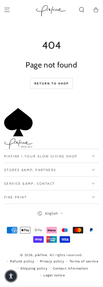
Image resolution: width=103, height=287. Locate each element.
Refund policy (22, 261)
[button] (81, 9)
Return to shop (51, 83)
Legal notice (54, 275)
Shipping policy (33, 268)
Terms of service (84, 261)
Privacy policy (52, 261)
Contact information (70, 268)
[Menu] (7, 9)
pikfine (41, 255)
